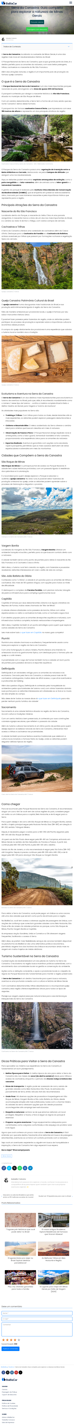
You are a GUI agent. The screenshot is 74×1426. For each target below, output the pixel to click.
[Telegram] (30, 1168)
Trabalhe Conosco (8, 1420)
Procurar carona (37, 22)
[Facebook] (4, 1168)
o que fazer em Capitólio (31, 632)
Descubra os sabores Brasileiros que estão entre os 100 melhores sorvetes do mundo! (18, 1196)
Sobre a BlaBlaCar (8, 1417)
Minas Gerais (7, 1156)
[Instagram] (12, 1372)
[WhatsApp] (19, 1168)
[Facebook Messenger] (9, 1168)
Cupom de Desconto (9, 1395)
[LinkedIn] (25, 1168)
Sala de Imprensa (8, 1422)
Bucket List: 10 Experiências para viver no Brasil (55, 1196)
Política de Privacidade (10, 1406)
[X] (14, 1168)
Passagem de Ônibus (9, 1392)
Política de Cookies (8, 1403)
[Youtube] (16, 1372)
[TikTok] (20, 1372)
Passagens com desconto (37, 29)
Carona (4, 1389)
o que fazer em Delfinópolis (49, 698)
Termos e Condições (9, 1408)
